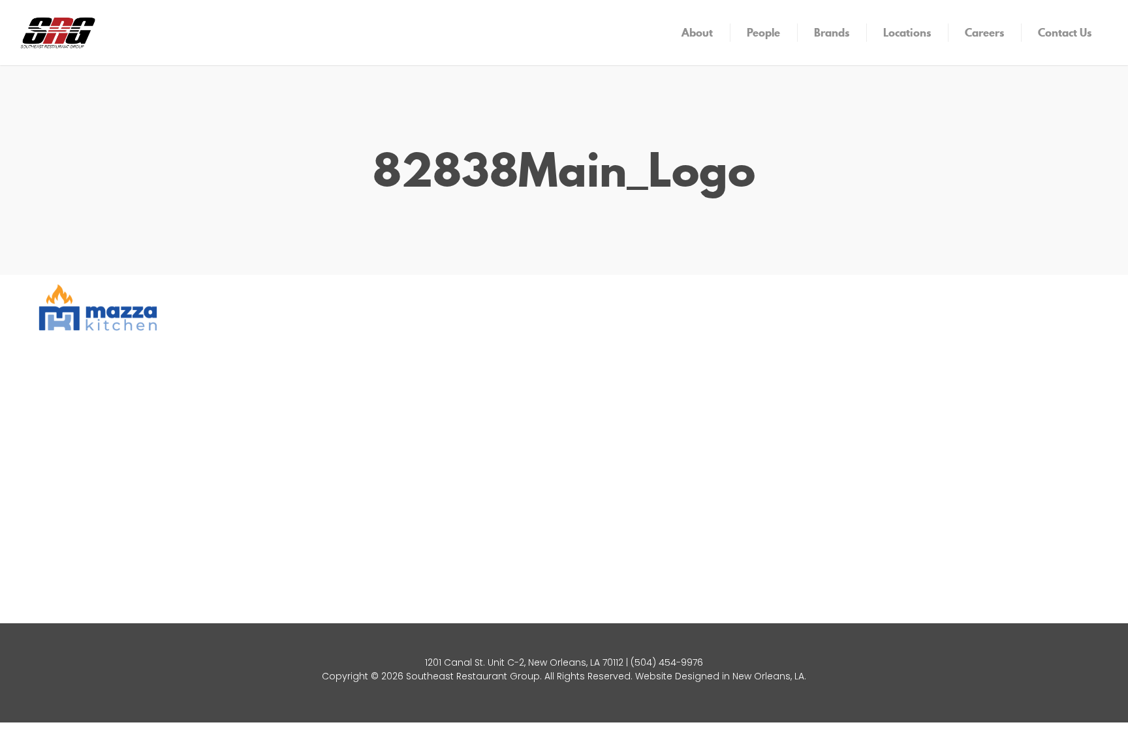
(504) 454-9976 (667, 662)
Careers (984, 32)
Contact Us (1064, 32)
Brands (831, 32)
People (763, 32)
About (697, 32)
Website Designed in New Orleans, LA (719, 676)
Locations (907, 32)
